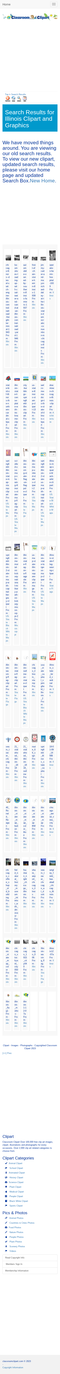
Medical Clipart (17, 1191)
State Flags (52, 588)
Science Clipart (16, 1182)
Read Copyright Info (14, 1257)
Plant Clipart (15, 1187)
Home (6, 4)
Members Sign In (13, 1264)
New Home (42, 180)
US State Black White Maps (52, 503)
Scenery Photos (17, 1246)
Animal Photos (16, 1218)
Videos (13, 1251)
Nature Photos (16, 1232)
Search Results (18, 94)
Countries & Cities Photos (22, 1223)
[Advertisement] (30, 55)
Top (6, 94)
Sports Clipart (16, 1205)
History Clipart (16, 1177)
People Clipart (16, 1196)
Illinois (52, 295)
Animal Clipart (15, 1163)
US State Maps (7, 509)
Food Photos (15, 1227)
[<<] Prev (7, 1053)
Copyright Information (12, 1367)
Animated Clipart (17, 1172)
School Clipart (16, 1168)
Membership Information (16, 1270)
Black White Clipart (19, 1201)
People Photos (17, 1237)
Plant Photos (16, 1241)
